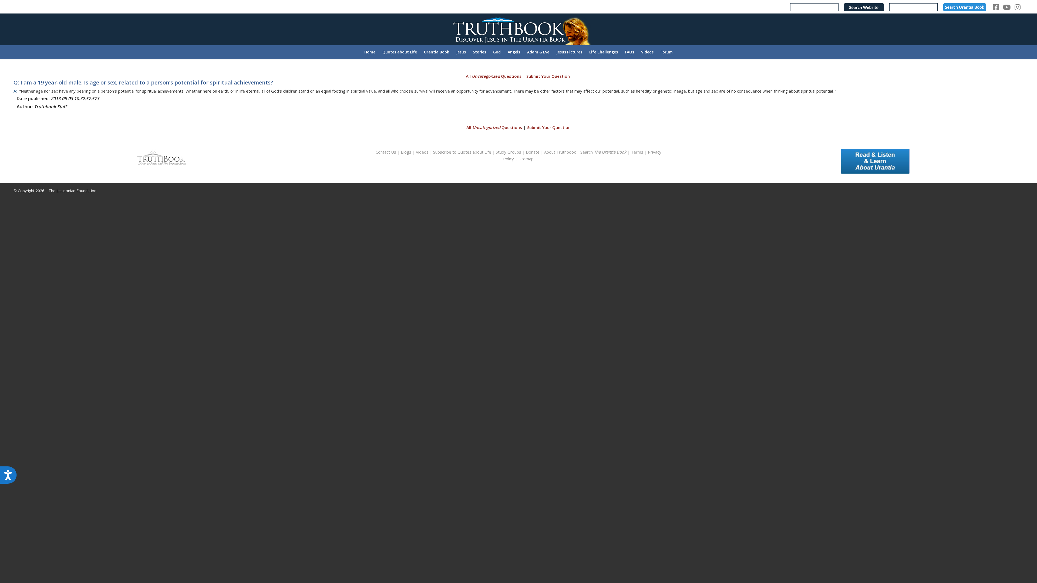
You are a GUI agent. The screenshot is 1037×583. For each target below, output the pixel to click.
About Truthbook (560, 152)
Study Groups (509, 152)
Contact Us (386, 152)
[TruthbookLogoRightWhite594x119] (518, 29)
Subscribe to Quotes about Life (462, 152)
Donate (533, 152)
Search (603, 152)
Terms (637, 152)
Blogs (406, 152)
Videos (422, 152)
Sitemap (526, 158)
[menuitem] (370, 52)
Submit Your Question (548, 76)
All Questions (493, 76)
